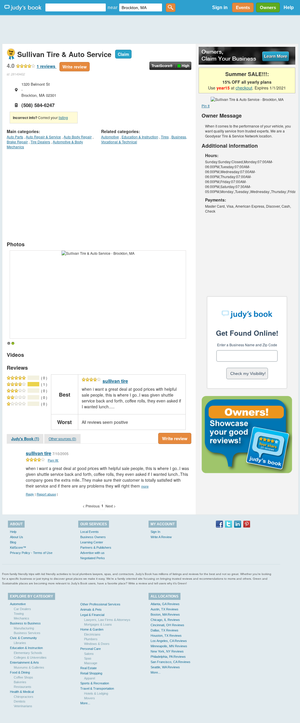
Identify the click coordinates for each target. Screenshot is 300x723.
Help (289, 7)
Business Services (27, 633)
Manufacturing (24, 628)
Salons (89, 653)
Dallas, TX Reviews (164, 630)
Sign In (155, 531)
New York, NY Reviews (167, 651)
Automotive (110, 136)
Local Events (89, 531)
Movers (89, 698)
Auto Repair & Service (43, 136)
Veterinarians (23, 706)
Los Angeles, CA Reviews (169, 641)
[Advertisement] (150, 29)
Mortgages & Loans (98, 624)
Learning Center (91, 542)
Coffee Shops (23, 677)
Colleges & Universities (30, 657)
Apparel (89, 678)
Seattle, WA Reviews (165, 667)
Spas (87, 658)
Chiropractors (23, 696)
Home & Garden (91, 629)
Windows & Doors (97, 643)
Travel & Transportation (97, 688)
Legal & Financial (92, 615)
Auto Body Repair (78, 136)
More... (85, 703)
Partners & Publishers (95, 547)
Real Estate (88, 668)
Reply (30, 494)
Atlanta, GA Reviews (165, 604)
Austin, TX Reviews (164, 609)
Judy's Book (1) (25, 438)
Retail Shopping (91, 673)
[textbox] (75, 7)
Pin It (205, 105)
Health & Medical (22, 691)
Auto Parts (15, 136)
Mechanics (21, 618)
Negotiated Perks (92, 558)
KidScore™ (18, 547)
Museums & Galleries (29, 667)
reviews (47, 66)
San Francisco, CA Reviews (170, 662)
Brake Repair (17, 141)
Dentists (19, 701)
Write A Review (161, 537)
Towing (19, 613)
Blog (13, 542)
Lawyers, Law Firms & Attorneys (107, 620)
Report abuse (46, 494)
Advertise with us (92, 553)
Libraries (20, 643)
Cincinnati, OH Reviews (167, 625)
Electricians (92, 634)
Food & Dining (20, 672)
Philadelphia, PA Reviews (168, 656)
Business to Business (25, 623)
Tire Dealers (40, 141)
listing (63, 117)
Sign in (220, 7)
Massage (90, 663)
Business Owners (93, 537)
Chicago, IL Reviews (165, 620)
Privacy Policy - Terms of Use (31, 553)
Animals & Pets (91, 609)
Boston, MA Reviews (165, 614)
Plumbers (91, 639)
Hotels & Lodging (96, 693)
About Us (16, 537)
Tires (165, 136)
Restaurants (22, 686)
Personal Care (90, 648)
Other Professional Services (100, 604)
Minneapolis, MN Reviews (169, 646)
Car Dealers (22, 609)
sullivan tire (115, 381)
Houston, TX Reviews (166, 635)
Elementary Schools (28, 653)
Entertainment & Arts (24, 662)
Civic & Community (23, 638)
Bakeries (20, 682)
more (145, 486)
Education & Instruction (140, 136)
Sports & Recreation (94, 683)
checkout (244, 88)
